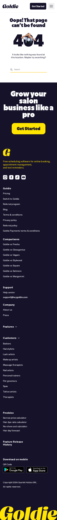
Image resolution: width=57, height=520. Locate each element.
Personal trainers (11, 375)
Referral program (11, 204)
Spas (5, 386)
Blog (5, 209)
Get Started (38, 6)
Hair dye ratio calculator (15, 422)
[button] (51, 6)
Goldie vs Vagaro (11, 254)
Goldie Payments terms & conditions (21, 230)
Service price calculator (14, 417)
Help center (9, 292)
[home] (10, 6)
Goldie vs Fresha (11, 244)
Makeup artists (10, 359)
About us (7, 309)
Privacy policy (10, 220)
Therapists (8, 397)
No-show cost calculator (15, 426)
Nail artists (8, 370)
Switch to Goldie (11, 198)
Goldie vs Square (11, 265)
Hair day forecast (11, 430)
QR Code (7, 464)
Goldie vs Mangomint (13, 276)
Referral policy (10, 225)
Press (6, 315)
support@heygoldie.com (15, 297)
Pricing (6, 193)
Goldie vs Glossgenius (14, 249)
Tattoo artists (9, 391)
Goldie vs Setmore (12, 271)
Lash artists (9, 354)
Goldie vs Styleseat (12, 260)
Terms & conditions (12, 214)
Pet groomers (10, 381)
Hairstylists (8, 348)
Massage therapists (13, 364)
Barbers (7, 343)
